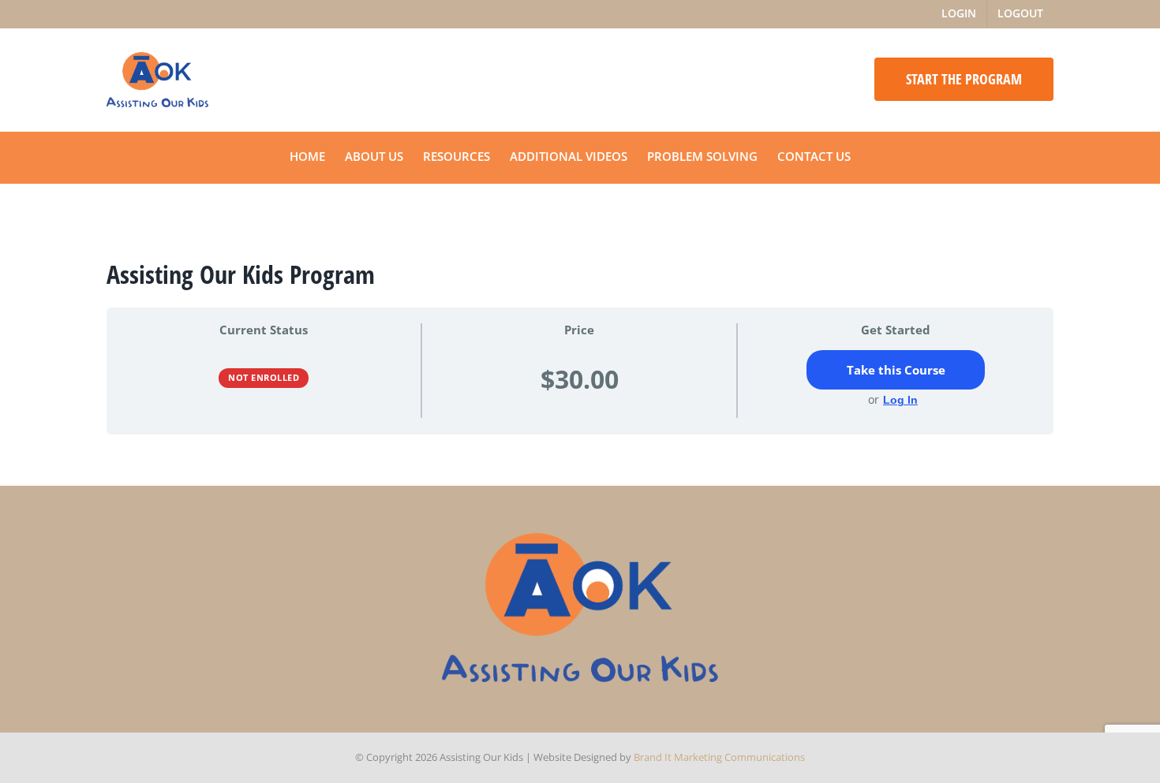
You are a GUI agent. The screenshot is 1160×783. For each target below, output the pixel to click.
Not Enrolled (263, 377)
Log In (900, 399)
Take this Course (896, 370)
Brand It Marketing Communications (719, 757)
